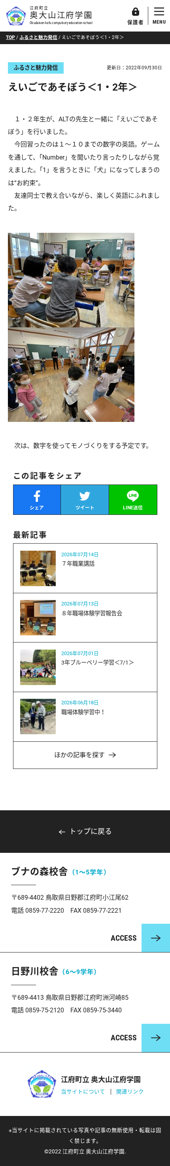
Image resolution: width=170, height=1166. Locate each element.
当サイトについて (83, 1091)
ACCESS (124, 938)
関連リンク (130, 1091)
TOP (10, 37)
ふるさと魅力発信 (38, 37)
